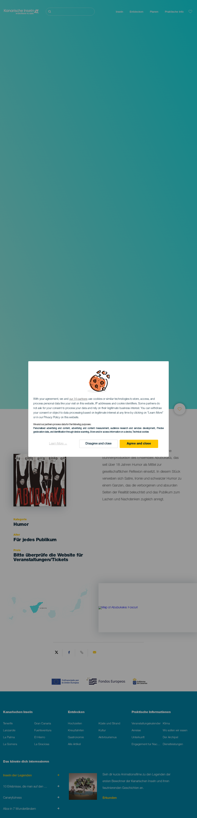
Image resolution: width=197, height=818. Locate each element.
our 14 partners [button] (78, 399)
